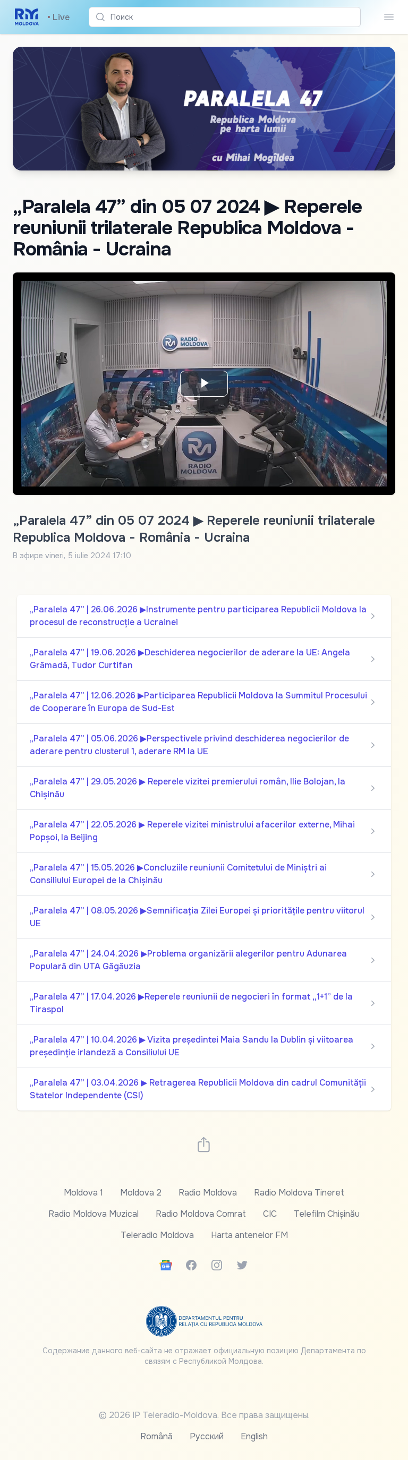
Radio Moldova (207, 1192)
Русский (207, 1436)
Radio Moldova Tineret (299, 1192)
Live (58, 17)
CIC (270, 1213)
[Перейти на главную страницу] (27, 17)
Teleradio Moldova (157, 1235)
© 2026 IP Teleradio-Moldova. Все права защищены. (204, 1415)
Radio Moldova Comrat (201, 1213)
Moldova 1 (83, 1192)
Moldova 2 (141, 1192)
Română (156, 1436)
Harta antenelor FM (249, 1235)
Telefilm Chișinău (327, 1213)
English (254, 1436)
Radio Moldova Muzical (93, 1213)
